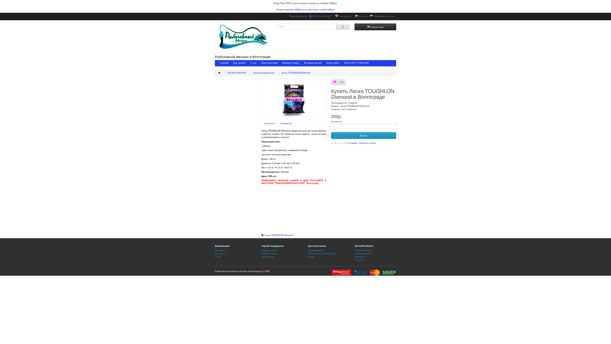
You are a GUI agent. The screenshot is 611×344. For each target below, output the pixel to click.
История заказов (313, 62)
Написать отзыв (367, 142)
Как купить (239, 62)
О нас (253, 62)
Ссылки (219, 253)
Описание (269, 123)
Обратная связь (269, 62)
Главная (224, 62)
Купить (364, 135)
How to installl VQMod (323, 9)
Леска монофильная (263, 72)
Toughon (352, 102)
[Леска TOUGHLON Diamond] (294, 98)
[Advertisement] (294, 211)
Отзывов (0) (286, 123)
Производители (316, 250)
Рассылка (360, 259)
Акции (311, 256)
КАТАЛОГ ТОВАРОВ (356, 62)
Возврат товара (291, 62)
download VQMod (293, 9)
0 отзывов (352, 142)
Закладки (359, 256)
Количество (336, 121)
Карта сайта (333, 62)
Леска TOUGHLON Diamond (295, 72)
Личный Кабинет (363, 250)
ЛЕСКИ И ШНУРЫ (236, 72)
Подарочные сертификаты (322, 253)
